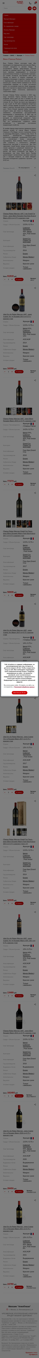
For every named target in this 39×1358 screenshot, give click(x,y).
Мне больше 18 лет (19, 692)
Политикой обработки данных (24, 687)
